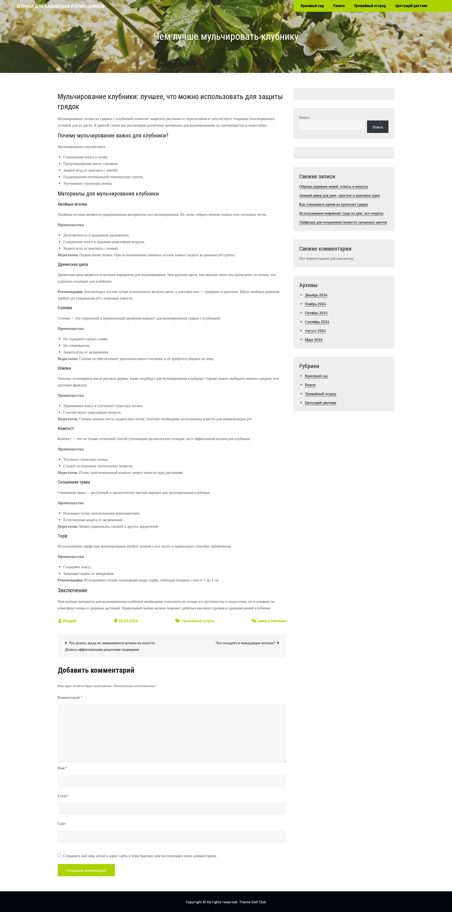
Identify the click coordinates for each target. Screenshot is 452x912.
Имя (62, 767)
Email (63, 795)
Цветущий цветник (411, 6)
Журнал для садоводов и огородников (60, 6)
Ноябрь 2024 (315, 303)
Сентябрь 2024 (317, 321)
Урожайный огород (370, 6)
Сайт (62, 823)
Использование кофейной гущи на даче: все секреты (341, 213)
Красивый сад (312, 6)
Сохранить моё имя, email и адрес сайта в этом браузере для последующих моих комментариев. (140, 855)
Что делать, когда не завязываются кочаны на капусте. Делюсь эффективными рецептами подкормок (110, 646)
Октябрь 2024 (316, 312)
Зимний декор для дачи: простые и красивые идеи (339, 195)
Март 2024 (314, 339)
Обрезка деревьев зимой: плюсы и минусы (333, 186)
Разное (339, 6)
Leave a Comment (271, 620)
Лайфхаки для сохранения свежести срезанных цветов (343, 221)
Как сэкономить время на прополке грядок (333, 204)
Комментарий (70, 697)
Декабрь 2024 (316, 294)
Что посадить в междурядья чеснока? (245, 642)
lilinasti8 (70, 620)
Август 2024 (315, 330)
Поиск (304, 117)
